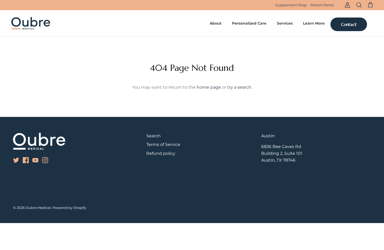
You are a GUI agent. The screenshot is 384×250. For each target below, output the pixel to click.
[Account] (346, 5)
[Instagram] (34, 5)
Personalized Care (249, 23)
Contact (349, 24)
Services (285, 23)
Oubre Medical (38, 208)
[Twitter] (12, 5)
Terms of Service (163, 144)
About (216, 23)
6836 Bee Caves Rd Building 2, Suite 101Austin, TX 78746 (281, 153)
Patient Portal (322, 5)
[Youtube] (27, 5)
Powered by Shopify (69, 208)
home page (209, 87)
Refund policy (160, 153)
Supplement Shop (291, 5)
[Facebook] (20, 5)
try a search (239, 87)
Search (153, 135)
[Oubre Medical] (30, 23)
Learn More (314, 23)
